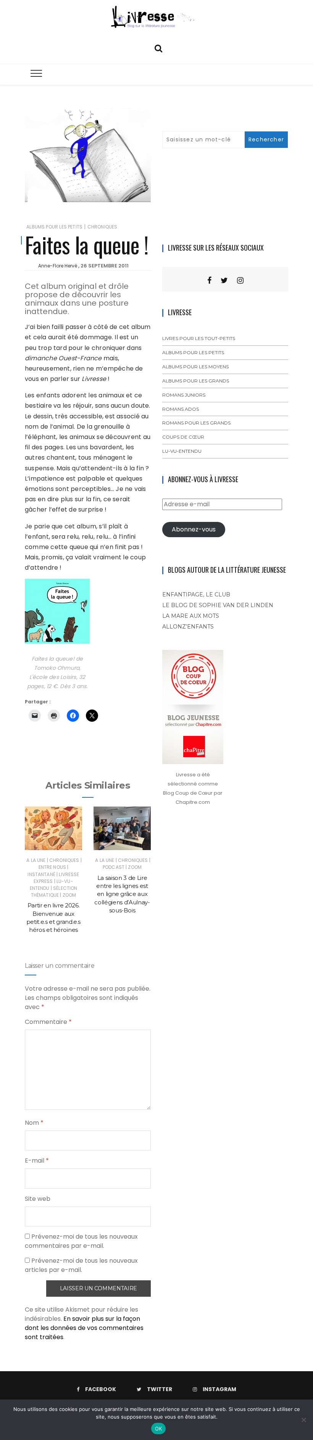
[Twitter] (224, 280)
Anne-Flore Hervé (57, 265)
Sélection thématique (54, 891)
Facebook (100, 1389)
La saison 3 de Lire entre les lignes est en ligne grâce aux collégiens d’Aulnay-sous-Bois (122, 894)
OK (158, 1428)
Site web (37, 1198)
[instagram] (240, 280)
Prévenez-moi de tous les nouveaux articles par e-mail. (81, 1265)
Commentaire (48, 1021)
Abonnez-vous (194, 529)
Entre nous (52, 867)
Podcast (113, 867)
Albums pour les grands (195, 381)
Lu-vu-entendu (182, 451)
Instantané (41, 874)
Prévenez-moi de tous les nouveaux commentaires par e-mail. (81, 1241)
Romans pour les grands (196, 423)
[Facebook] (209, 280)
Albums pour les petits (54, 227)
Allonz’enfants (188, 626)
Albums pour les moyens (195, 366)
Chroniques (102, 227)
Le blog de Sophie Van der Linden (217, 605)
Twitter (159, 1389)
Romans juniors (183, 395)
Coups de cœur (183, 437)
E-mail (37, 1160)
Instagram (219, 1389)
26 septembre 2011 (105, 265)
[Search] (158, 47)
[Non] (303, 1420)
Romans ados (180, 409)
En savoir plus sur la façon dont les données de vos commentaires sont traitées (84, 1327)
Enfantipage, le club (196, 594)
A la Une (35, 860)
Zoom (69, 895)
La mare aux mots (190, 615)
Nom (34, 1122)
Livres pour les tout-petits (198, 338)
